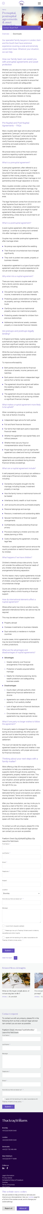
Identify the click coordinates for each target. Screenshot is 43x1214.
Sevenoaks (6, 1146)
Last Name (5, 853)
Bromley (5, 1128)
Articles (4, 996)
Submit (8, 951)
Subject (4, 880)
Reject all (8, 1208)
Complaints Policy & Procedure (12, 1180)
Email (4, 862)
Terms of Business (8, 1185)
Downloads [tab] (17, 34)
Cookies (5, 1182)
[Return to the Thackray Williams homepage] (21, 4)
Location (5, 890)
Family (4, 9)
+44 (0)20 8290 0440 (9, 1130)
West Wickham (7, 1156)
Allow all (22, 1208)
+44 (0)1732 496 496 (9, 1149)
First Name (5, 844)
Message (5, 908)
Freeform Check (8, 839)
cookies (31, 1197)
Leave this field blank (10, 841)
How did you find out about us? (12, 899)
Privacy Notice (7, 1178)
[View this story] (16, 980)
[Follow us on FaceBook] (7, 1168)
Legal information (8, 1175)
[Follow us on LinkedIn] (3, 1168)
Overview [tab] (5, 34)
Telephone (5, 871)
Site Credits (6, 1187)
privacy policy (17, 940)
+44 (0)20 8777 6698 (9, 1159)
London (4, 1137)
